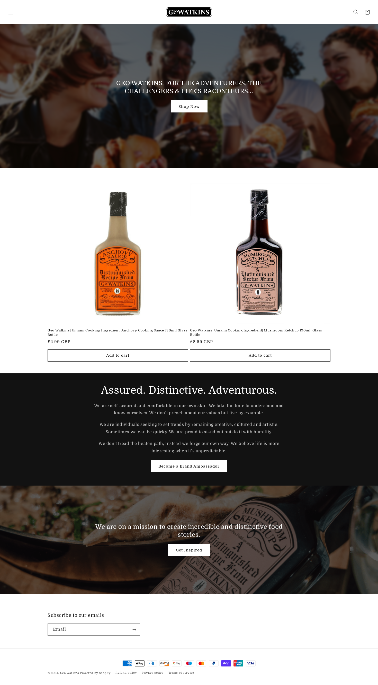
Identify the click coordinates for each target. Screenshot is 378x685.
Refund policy (126, 672)
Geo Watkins (69, 673)
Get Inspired (189, 550)
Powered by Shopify (95, 673)
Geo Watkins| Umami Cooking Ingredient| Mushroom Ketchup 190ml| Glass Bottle (256, 332)
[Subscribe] (134, 629)
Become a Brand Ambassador (189, 466)
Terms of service (181, 672)
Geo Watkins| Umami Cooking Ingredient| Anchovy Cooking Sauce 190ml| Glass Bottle (117, 332)
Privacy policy (152, 672)
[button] (10, 12)
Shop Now (189, 106)
